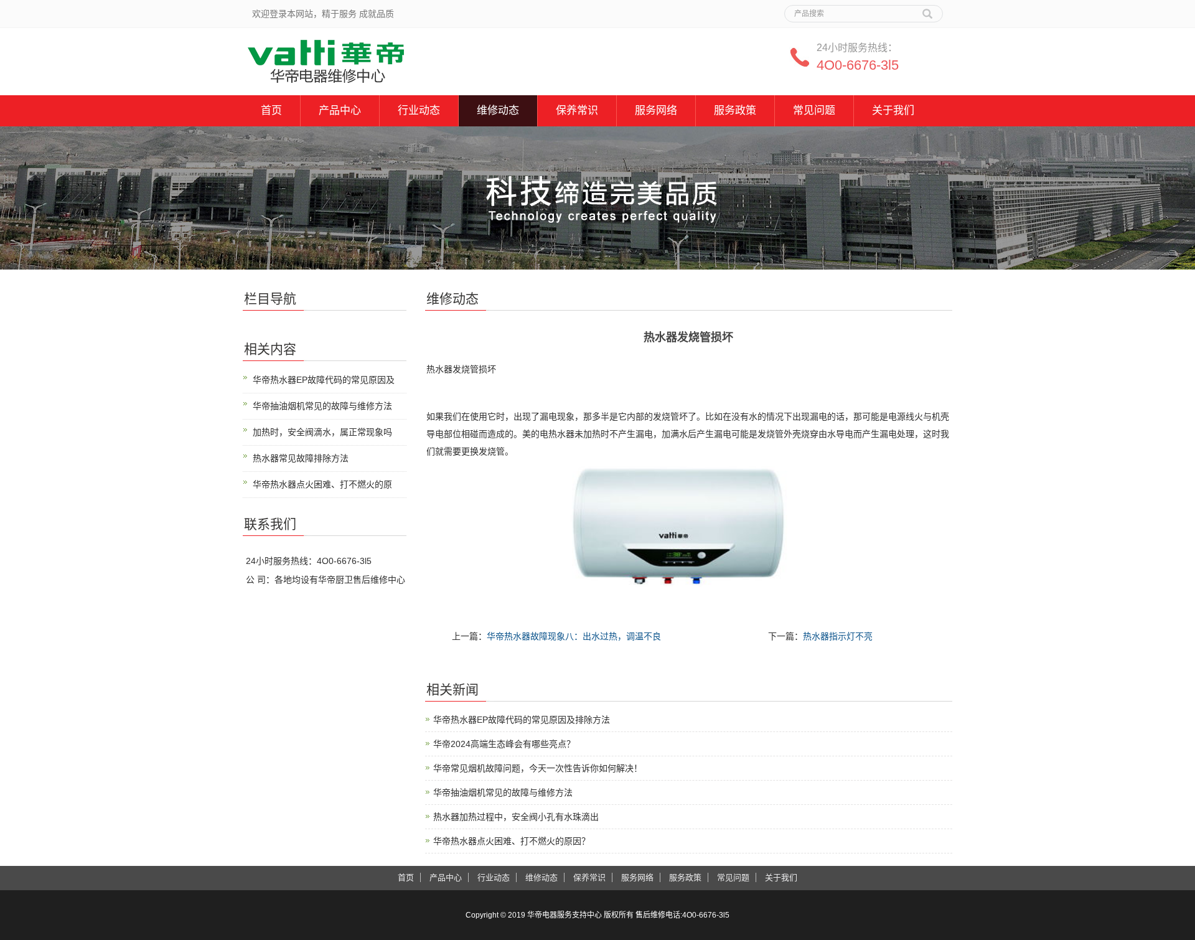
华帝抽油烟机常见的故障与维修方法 (503, 792)
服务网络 (656, 110)
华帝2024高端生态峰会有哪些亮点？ (504, 744)
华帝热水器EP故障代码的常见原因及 (324, 380)
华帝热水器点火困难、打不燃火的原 (322, 484)
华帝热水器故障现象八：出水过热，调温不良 (574, 636)
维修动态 (498, 110)
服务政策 (735, 110)
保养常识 (577, 110)
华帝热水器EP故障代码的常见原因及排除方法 (521, 720)
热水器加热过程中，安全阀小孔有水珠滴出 (516, 817)
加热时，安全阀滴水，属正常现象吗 (322, 432)
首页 (271, 110)
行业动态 (419, 110)
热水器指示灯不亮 (838, 636)
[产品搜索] (927, 9)
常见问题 (814, 110)
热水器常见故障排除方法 (301, 458)
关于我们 (893, 110)
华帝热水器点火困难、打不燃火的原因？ (511, 841)
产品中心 (340, 110)
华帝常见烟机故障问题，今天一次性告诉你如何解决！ (537, 768)
